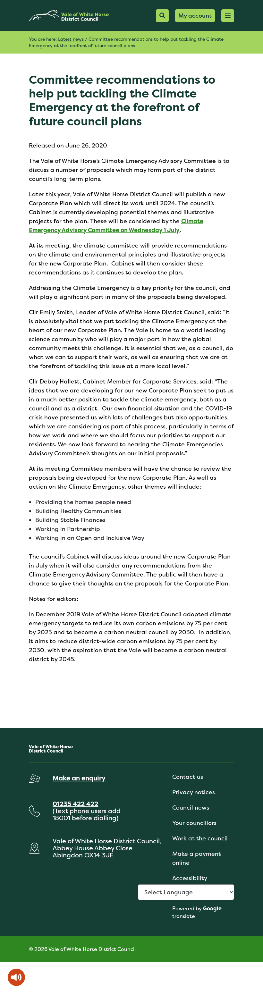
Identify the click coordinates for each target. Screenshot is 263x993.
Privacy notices (193, 792)
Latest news (71, 39)
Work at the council (200, 838)
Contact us (187, 777)
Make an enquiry (79, 778)
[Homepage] (69, 15)
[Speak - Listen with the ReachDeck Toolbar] (16, 977)
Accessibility (189, 878)
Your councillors (194, 823)
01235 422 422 (75, 803)
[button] (227, 15)
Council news (190, 808)
